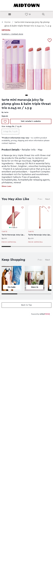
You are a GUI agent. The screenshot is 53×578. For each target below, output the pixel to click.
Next (47, 199)
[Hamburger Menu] (9, 14)
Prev (40, 199)
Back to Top (26, 305)
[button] (26, 95)
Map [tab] (40, 150)
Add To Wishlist (5, 121)
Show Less (6, 186)
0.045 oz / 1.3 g (10, 131)
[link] (26, 14)
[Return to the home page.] (26, 5)
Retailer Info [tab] (29, 150)
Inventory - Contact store (12, 34)
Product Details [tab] (10, 150)
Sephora (6, 30)
